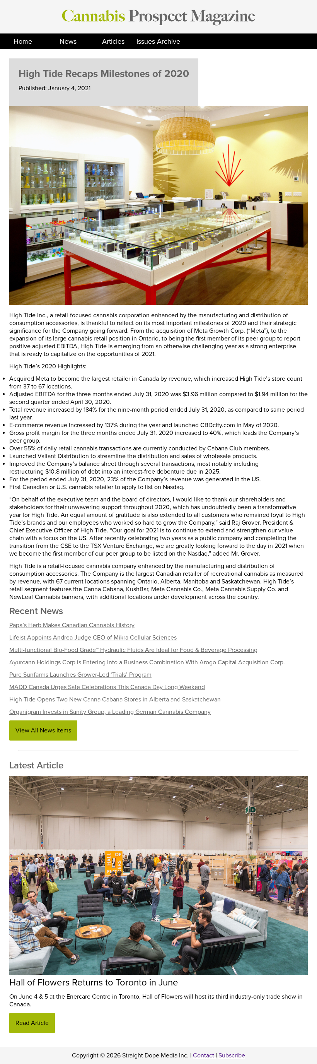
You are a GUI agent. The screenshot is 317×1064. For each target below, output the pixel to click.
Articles (113, 41)
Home (23, 41)
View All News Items (43, 730)
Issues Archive (158, 41)
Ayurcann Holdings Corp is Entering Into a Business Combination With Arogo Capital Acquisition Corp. (147, 662)
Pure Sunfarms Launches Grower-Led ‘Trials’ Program (80, 675)
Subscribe (231, 1055)
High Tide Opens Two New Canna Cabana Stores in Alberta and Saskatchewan (115, 699)
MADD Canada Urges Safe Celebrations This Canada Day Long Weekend (107, 687)
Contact (204, 1055)
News (68, 41)
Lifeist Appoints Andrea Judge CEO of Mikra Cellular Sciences (93, 637)
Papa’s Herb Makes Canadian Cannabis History (72, 625)
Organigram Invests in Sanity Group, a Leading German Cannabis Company (110, 712)
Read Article (32, 1023)
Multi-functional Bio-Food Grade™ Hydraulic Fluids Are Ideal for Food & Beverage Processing (133, 650)
